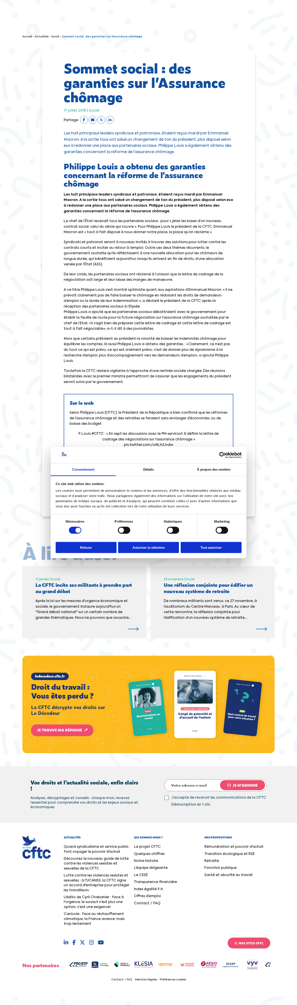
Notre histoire (146, 861)
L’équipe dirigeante (151, 868)
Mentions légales (146, 979)
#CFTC (98, 434)
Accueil (27, 36)
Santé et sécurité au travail (228, 875)
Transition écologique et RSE (229, 854)
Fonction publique (220, 868)
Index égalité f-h (148, 889)
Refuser (86, 547)
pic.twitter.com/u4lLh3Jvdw (148, 445)
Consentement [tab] (83, 469)
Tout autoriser (211, 547)
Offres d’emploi (147, 896)
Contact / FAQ (147, 903)
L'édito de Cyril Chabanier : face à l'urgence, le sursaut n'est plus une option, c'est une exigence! (94, 902)
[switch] (124, 530)
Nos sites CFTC (250, 943)
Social (55, 36)
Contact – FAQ (121, 979)
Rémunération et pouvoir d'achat (234, 847)
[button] (148, 704)
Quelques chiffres (149, 854)
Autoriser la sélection (148, 547)
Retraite (211, 861)
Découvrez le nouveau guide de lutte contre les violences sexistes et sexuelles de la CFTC (96, 863)
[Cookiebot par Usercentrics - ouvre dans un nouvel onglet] (223, 455)
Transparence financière (155, 882)
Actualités (41, 36)
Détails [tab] (148, 469)
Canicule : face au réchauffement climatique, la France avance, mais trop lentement (94, 919)
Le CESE (141, 875)
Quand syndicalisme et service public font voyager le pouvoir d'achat (96, 849)
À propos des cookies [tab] (213, 469)
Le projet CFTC (147, 847)
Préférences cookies (173, 979)
